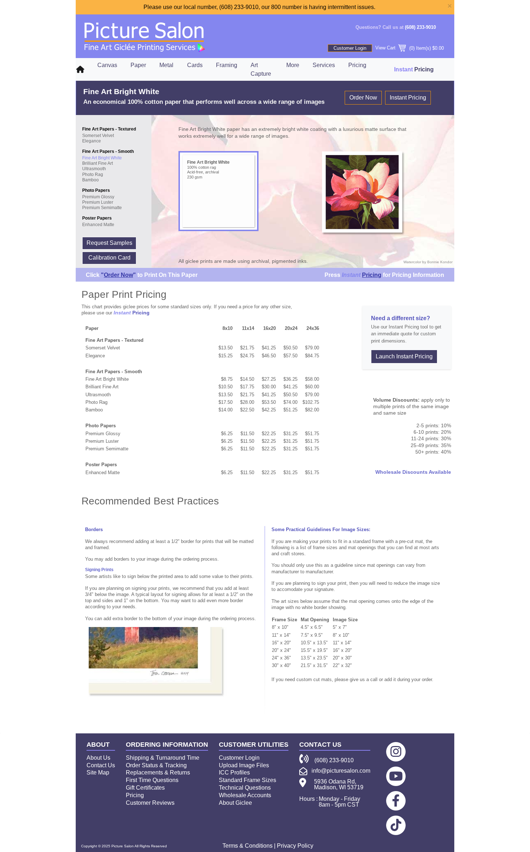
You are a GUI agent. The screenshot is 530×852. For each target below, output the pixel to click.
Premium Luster (97, 202)
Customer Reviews (150, 803)
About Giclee (235, 803)
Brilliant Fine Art (97, 163)
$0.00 (438, 48)
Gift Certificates (145, 788)
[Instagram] (395, 751)
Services (324, 65)
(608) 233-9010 (420, 27)
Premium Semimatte (102, 207)
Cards (195, 65)
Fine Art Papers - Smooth (108, 151)
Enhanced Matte (98, 224)
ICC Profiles (234, 772)
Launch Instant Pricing (404, 356)
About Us (98, 758)
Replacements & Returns (158, 772)
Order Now (363, 97)
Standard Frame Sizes (247, 780)
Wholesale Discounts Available (413, 472)
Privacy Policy (295, 846)
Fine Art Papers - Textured (109, 129)
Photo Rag (92, 174)
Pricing (357, 65)
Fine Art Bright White (102, 157)
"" (118, 275)
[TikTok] (395, 825)
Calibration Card (109, 258)
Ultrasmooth (94, 168)
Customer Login (350, 48)
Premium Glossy (98, 196)
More (292, 65)
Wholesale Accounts (245, 795)
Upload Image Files (244, 765)
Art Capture (261, 69)
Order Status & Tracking (156, 765)
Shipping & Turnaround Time (162, 758)
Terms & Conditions (247, 846)
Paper (138, 65)
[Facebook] (395, 800)
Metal (166, 65)
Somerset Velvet (98, 135)
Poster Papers (97, 218)
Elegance (91, 141)
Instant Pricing (408, 97)
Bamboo (90, 179)
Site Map (98, 772)
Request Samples (109, 243)
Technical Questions (245, 788)
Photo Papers (96, 190)
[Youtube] (396, 776)
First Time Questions (152, 780)
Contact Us (101, 765)
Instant (351, 275)
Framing (226, 65)
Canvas (107, 65)
